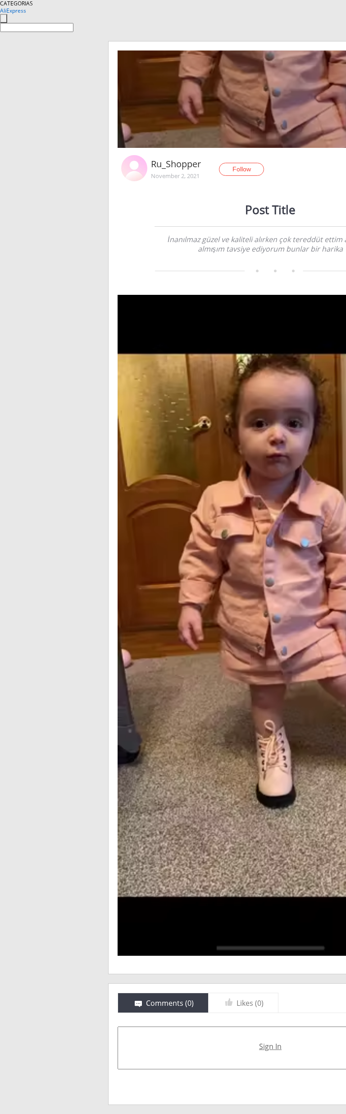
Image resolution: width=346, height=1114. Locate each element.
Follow (241, 169)
